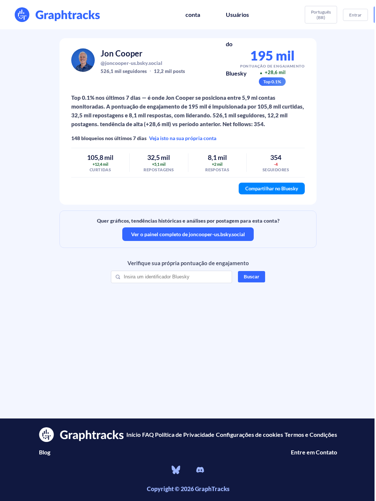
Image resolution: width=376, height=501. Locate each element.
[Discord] (200, 470)
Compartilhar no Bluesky (271, 188)
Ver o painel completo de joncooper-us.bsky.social (188, 234)
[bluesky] (175, 470)
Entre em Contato (314, 452)
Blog (44, 452)
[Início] (59, 14)
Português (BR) (321, 14)
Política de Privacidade (184, 434)
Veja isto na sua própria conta (182, 138)
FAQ (148, 434)
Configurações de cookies (249, 434)
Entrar (355, 15)
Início (133, 434)
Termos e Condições (311, 434)
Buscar (251, 276)
